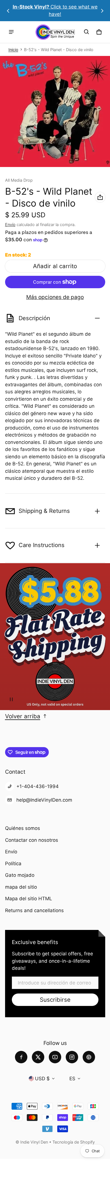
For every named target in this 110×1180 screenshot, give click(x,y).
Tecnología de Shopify (73, 1142)
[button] (86, 32)
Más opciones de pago (55, 297)
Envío (10, 224)
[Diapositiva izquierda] (8, 10)
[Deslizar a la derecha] (102, 10)
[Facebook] (21, 1057)
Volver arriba (22, 716)
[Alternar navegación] (11, 32)
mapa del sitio (21, 887)
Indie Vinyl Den (34, 1142)
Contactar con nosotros (31, 840)
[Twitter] (38, 1057)
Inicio (13, 49)
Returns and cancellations (34, 910)
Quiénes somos (22, 828)
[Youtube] (55, 1057)
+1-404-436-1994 (37, 786)
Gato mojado (19, 875)
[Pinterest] (89, 1057)
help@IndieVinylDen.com (44, 800)
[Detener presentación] (11, 699)
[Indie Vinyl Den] (55, 32)
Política (13, 863)
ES (72, 1078)
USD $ (42, 1078)
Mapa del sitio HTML (28, 898)
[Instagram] (72, 1057)
